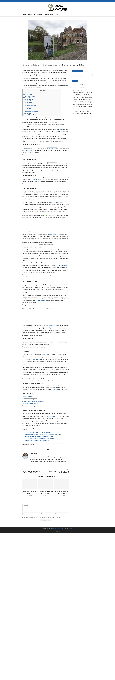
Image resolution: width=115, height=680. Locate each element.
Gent (60, 129)
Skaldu (25, 341)
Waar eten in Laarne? (28, 99)
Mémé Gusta (31, 152)
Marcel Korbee (33, 66)
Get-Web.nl (71, 528)
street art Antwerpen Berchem (30, 399)
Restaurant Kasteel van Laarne (33, 179)
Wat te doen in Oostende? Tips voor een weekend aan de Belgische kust (41, 438)
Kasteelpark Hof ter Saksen (28, 103)
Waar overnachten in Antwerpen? (31, 111)
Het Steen (25, 110)
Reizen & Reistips (49, 14)
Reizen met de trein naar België (29, 114)
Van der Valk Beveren (62, 265)
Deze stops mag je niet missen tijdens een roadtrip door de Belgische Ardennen (43, 434)
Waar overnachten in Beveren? (30, 105)
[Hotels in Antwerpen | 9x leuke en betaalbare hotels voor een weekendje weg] (61, 484)
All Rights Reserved (55, 528)
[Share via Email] (48, 449)
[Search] (92, 14)
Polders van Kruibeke (55, 202)
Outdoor (39, 14)
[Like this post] (43, 449)
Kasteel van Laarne (27, 97)
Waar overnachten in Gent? (30, 96)
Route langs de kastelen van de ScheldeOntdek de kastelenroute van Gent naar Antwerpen (41, 93)
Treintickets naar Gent (45, 421)
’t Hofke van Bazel (51, 234)
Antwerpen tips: (27, 113)
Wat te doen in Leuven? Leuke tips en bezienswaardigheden (38, 432)
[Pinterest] (4, 1)
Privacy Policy (61, 528)
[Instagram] (2, 1)
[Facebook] (1, 1)
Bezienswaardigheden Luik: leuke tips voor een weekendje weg (39, 436)
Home (24, 14)
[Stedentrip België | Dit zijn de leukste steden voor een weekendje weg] (45, 484)
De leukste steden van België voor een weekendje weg (37, 440)
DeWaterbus (46, 354)
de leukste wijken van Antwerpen (30, 403)
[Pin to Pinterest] (47, 449)
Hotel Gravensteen (29, 150)
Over (57, 14)
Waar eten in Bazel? (28, 102)
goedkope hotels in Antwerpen (30, 398)
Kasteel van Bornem (27, 107)
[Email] (7, 1)
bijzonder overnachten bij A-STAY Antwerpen (33, 401)
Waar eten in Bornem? (29, 108)
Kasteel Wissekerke (27, 100)
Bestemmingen (31, 14)
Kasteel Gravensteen (27, 94)
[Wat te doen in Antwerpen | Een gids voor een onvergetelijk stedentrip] (29, 484)
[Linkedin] (5, 1)
